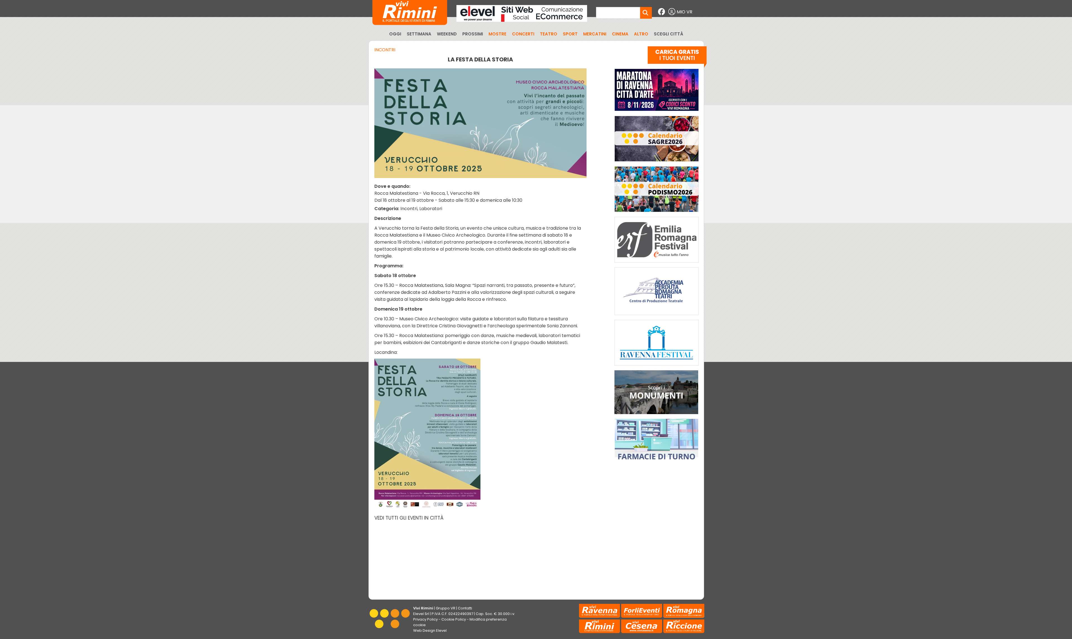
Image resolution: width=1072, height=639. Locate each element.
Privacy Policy (425, 619)
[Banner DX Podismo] (656, 213)
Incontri (384, 50)
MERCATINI (594, 34)
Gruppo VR (445, 608)
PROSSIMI (472, 34)
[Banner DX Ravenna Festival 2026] (656, 367)
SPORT (570, 34)
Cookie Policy (453, 619)
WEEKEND (447, 34)
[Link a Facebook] (662, 11)
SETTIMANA (419, 34)
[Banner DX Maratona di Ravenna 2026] (656, 112)
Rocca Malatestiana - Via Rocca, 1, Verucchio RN (426, 193)
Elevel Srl (421, 613)
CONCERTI (523, 34)
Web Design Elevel (430, 630)
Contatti (465, 608)
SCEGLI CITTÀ (668, 34)
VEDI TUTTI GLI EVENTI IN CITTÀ (409, 518)
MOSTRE (497, 34)
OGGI (395, 34)
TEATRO (548, 34)
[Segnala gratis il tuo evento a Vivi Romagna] (677, 58)
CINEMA (620, 34)
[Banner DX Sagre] (656, 163)
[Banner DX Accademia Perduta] (656, 316)
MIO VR (684, 12)
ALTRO (641, 34)
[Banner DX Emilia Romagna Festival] (656, 264)
